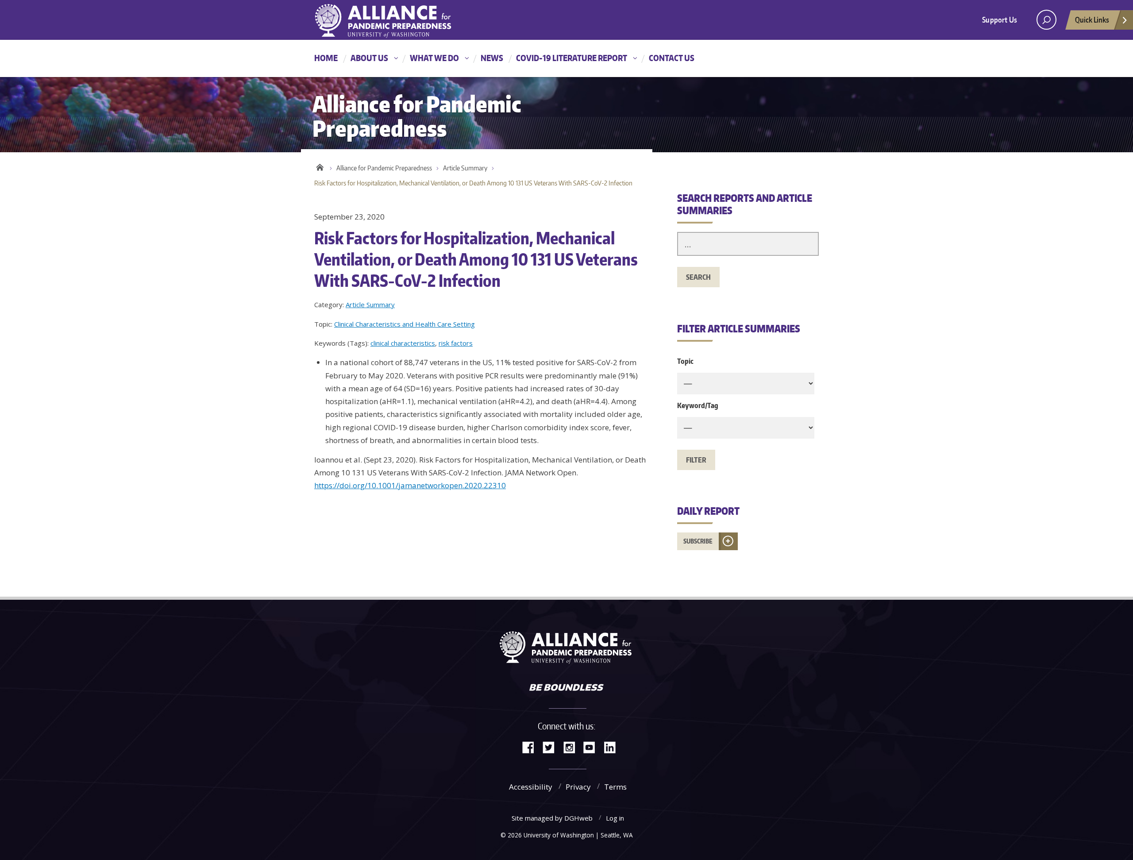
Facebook (531, 746)
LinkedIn (613, 746)
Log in (615, 818)
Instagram (572, 746)
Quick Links (1092, 19)
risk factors (456, 343)
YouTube (592, 746)
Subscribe (698, 541)
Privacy (578, 787)
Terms (615, 787)
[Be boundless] (566, 688)
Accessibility (530, 787)
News (492, 57)
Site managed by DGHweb (552, 818)
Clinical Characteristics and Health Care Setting (404, 324)
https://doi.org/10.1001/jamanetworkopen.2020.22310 (410, 485)
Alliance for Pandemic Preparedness (384, 168)
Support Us (999, 19)
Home (326, 57)
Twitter (552, 746)
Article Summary (465, 168)
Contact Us (671, 57)
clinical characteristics (402, 343)
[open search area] (1046, 20)
